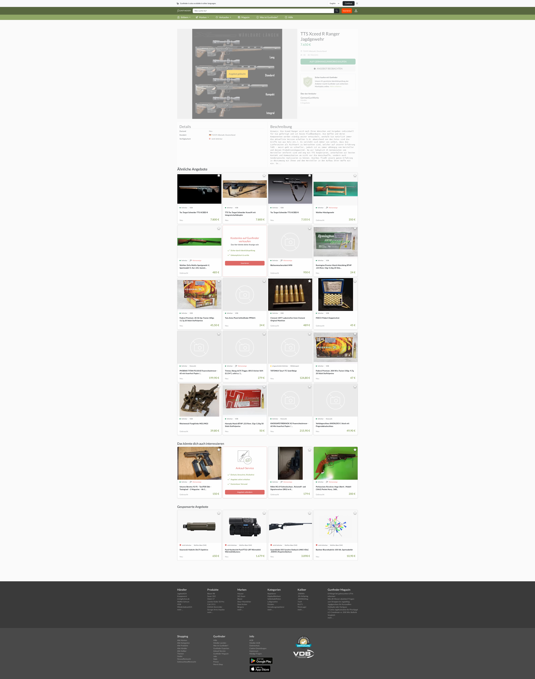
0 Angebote (305, 103)
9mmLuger (302, 607)
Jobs (215, 656)
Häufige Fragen (255, 654)
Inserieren (347, 11)
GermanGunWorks (310, 97)
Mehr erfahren (335, 86)
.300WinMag (303, 599)
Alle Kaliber (181, 651)
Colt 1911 (211, 604)
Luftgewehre (273, 602)
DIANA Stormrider (214, 607)
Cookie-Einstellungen (257, 648)
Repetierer (272, 593)
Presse (216, 662)
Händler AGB (254, 643)
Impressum (253, 651)
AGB (251, 640)
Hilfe (290, 17)
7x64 (300, 602)
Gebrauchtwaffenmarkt (186, 662)
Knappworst (182, 596)
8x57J (300, 604)
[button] (355, 10)
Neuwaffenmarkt (184, 659)
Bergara (240, 607)
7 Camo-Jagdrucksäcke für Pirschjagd (343, 609)
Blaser (239, 599)
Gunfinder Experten (221, 648)
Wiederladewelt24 (184, 607)
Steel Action (242, 604)
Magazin (245, 17)
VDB (179, 604)
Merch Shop (218, 664)
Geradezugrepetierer (276, 607)
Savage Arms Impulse (216, 609)
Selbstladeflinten (274, 599)
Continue (348, 3)
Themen (180, 654)
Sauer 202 (211, 596)
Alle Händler (182, 648)
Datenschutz (254, 645)
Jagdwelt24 (182, 593)
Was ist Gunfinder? (269, 17)
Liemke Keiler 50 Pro (215, 602)
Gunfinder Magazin (220, 654)
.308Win (301, 593)
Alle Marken (182, 640)
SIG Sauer (241, 596)
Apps (215, 659)
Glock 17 (211, 599)
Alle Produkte (182, 645)
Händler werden (219, 643)
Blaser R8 (211, 593)
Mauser (240, 593)
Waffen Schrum (183, 602)
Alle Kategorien (183, 643)
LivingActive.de (183, 599)
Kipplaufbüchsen (274, 596)
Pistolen (271, 604)
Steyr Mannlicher (244, 602)
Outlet (179, 656)
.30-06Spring (303, 596)
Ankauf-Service (219, 651)
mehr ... (180, 609)
